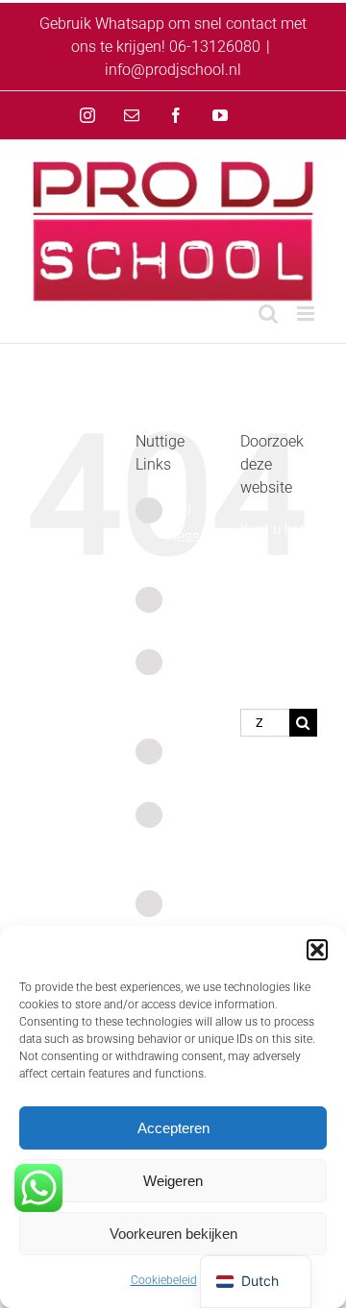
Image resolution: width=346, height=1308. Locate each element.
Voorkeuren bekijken (173, 1233)
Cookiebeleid (164, 1280)
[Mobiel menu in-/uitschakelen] (307, 313)
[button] (317, 949)
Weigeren (173, 1181)
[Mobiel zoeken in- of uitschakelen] (268, 313)
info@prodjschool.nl (173, 70)
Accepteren (173, 1128)
